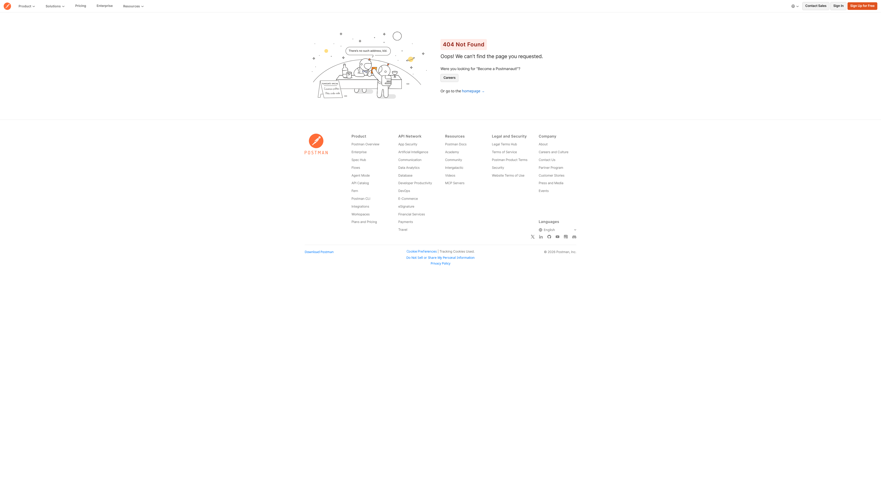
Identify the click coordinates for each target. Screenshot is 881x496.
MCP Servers (454, 183)
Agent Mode (360, 176)
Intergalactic (454, 168)
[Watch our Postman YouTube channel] (557, 237)
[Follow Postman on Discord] (574, 237)
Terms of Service (504, 152)
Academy (452, 152)
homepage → (473, 90)
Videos (450, 176)
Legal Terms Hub (504, 144)
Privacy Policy (440, 263)
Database (405, 176)
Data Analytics (409, 168)
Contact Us (547, 160)
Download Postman (319, 252)
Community (453, 160)
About (543, 144)
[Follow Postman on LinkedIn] (541, 237)
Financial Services (411, 214)
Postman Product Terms (509, 160)
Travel (402, 230)
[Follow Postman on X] (533, 237)
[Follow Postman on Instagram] (566, 237)
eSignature (406, 207)
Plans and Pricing (364, 222)
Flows (355, 168)
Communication (409, 160)
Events (544, 191)
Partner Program (551, 168)
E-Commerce (408, 199)
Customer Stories (551, 176)
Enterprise (359, 152)
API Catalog (360, 183)
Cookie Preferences (422, 251)
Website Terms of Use (508, 176)
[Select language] (795, 6)
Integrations (360, 207)
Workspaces (360, 214)
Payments (405, 222)
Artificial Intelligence (413, 152)
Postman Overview (365, 144)
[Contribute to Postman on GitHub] (549, 237)
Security (498, 168)
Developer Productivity (415, 183)
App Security (407, 144)
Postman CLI (360, 199)
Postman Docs (455, 144)
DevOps (404, 191)
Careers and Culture (553, 152)
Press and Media (551, 183)
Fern (354, 191)
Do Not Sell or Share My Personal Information (440, 257)
